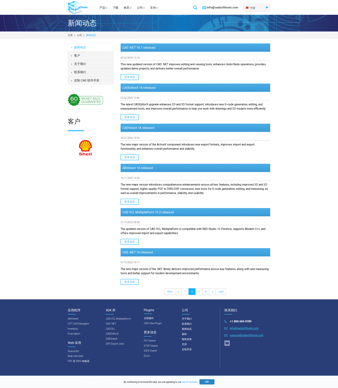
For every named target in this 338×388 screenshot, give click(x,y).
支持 (153, 7)
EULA (147, 355)
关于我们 (80, 64)
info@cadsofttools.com (222, 7)
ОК (207, 381)
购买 (126, 7)
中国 (252, 8)
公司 (140, 7)
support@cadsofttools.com (246, 335)
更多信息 (129, 77)
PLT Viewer (150, 340)
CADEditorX (112, 333)
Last (221, 291)
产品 (102, 7)
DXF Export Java (115, 343)
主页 (70, 35)
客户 (77, 55)
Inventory (73, 328)
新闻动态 (80, 47)
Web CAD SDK (75, 356)
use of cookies (189, 382)
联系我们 (80, 72)
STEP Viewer (151, 345)
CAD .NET (111, 323)
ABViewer (73, 318)
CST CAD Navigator (78, 323)
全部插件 (149, 318)
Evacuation (74, 333)
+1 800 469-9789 (240, 321)
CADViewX (111, 338)
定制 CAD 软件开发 (86, 80)
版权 (184, 334)
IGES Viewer (150, 350)
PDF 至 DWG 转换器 (78, 361)
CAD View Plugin (153, 323)
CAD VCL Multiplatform (118, 318)
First (170, 291)
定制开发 (187, 349)
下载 (115, 7)
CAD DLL (110, 328)
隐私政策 (187, 339)
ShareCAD (73, 351)
